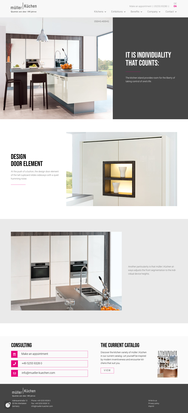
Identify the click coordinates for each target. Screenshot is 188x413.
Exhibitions (117, 12)
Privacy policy (153, 404)
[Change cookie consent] (8, 405)
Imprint (151, 406)
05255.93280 (160, 6)
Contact (169, 12)
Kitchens (98, 12)
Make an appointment (140, 6)
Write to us (152, 401)
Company (152, 12)
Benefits (135, 12)
